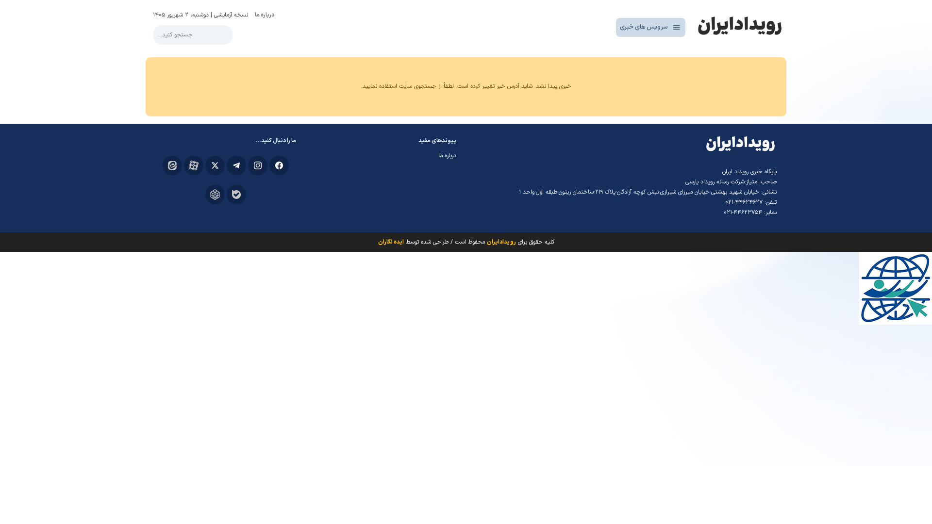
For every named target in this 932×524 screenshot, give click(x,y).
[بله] (236, 194)
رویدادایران (501, 242)
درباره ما (264, 15)
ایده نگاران (391, 242)
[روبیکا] (215, 194)
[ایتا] (172, 165)
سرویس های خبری (644, 27)
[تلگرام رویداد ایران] (236, 165)
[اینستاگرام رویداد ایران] (257, 165)
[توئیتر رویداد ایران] (215, 165)
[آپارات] (193, 165)
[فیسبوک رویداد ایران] (279, 165)
